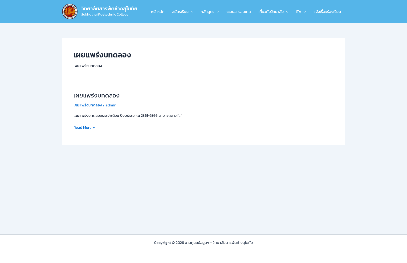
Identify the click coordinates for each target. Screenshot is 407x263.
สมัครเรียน (180, 11)
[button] (191, 11)
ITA (298, 11)
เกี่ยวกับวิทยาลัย (271, 11)
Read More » (84, 127)
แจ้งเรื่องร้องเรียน (327, 11)
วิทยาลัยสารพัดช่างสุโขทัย (109, 8)
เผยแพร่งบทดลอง (96, 95)
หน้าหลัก (157, 11)
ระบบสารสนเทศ (239, 11)
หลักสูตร (207, 11)
